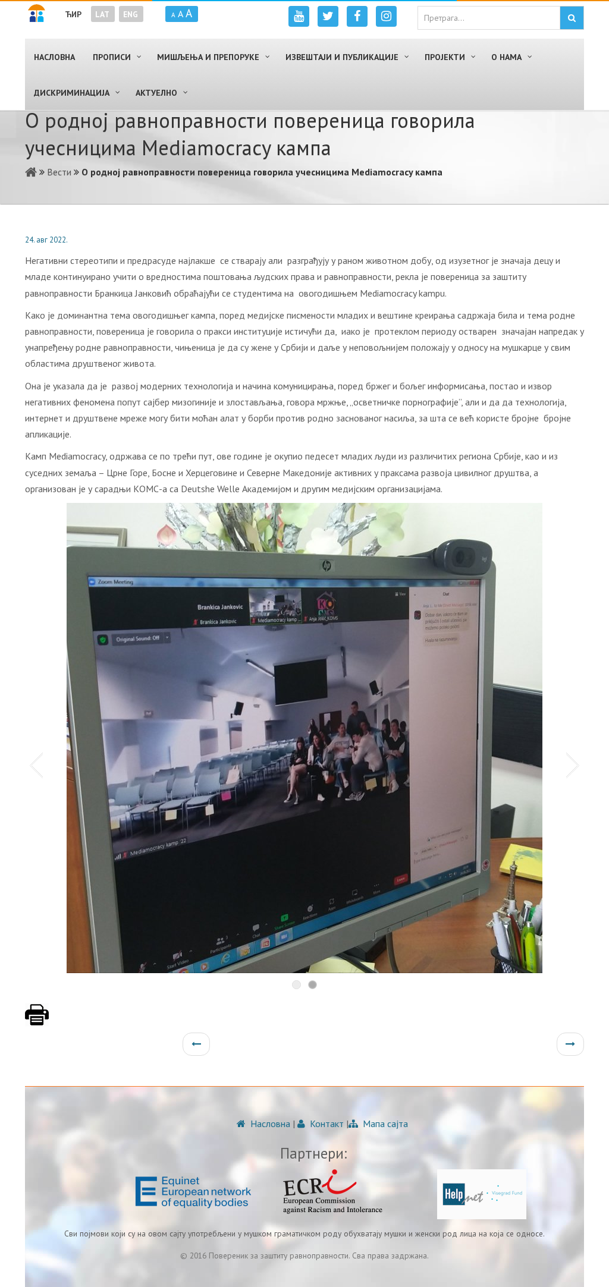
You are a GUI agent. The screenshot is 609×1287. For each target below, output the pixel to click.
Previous (34, 764)
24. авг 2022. (46, 240)
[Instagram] (386, 16)
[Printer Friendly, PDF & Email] (37, 1021)
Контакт (325, 1123)
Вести (59, 172)
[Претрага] (571, 18)
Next (575, 764)
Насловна (269, 1123)
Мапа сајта (384, 1123)
